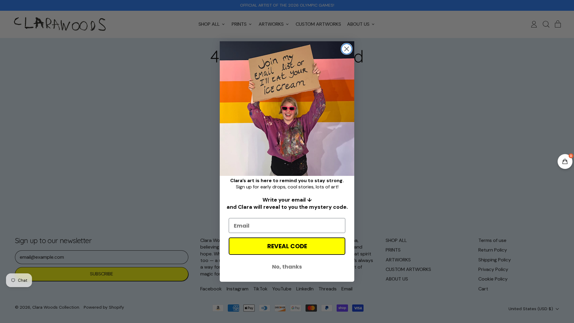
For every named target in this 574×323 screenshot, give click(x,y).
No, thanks (287, 266)
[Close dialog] (346, 49)
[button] (565, 161)
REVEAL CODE (287, 246)
